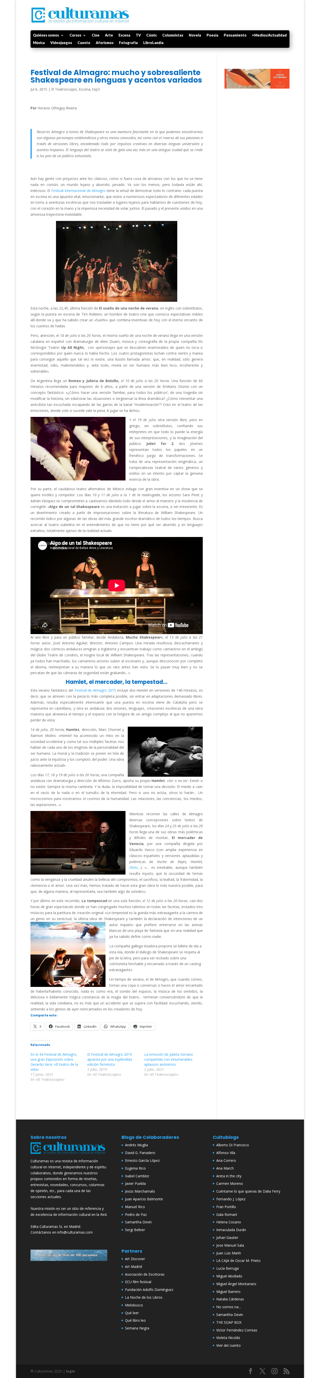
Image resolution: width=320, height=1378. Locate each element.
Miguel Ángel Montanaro (236, 1283)
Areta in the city (229, 1176)
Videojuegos (61, 43)
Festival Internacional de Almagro (79, 190)
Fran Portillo (226, 1206)
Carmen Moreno (229, 1183)
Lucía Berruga (227, 1268)
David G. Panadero (140, 1152)
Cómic (151, 35)
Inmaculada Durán (231, 1229)
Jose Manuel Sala (230, 1245)
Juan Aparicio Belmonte (144, 1199)
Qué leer (132, 1312)
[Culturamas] (69, 1155)
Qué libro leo (135, 1320)
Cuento (84, 43)
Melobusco (134, 1305)
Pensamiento (235, 35)
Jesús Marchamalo (140, 1191)
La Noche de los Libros (143, 1297)
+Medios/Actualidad (269, 35)
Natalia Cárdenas (230, 1299)
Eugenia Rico (135, 1168)
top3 (96, 89)
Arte (109, 35)
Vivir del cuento (228, 1345)
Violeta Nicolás (228, 1337)
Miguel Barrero (228, 1291)
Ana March (225, 1168)
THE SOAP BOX (229, 1322)
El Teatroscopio (64, 89)
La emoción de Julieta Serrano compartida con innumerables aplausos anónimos (168, 1059)
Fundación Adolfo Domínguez (149, 1289)
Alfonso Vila (225, 1152)
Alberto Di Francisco (232, 1145)
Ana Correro (226, 1160)
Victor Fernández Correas (236, 1330)
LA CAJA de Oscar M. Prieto (238, 1260)
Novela (195, 35)
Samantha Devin (138, 1222)
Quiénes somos (46, 35)
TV (138, 35)
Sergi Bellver (135, 1229)
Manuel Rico (135, 1206)
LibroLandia (153, 43)
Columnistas (172, 35)
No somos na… (228, 1306)
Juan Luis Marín (228, 1253)
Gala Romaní (226, 1214)
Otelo (133, 867)
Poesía (212, 35)
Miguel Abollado (229, 1276)
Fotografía (128, 43)
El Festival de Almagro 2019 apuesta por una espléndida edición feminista (109, 1059)
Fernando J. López (231, 1199)
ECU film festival (138, 1281)
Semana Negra (137, 1328)
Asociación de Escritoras (144, 1274)
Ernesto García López (142, 1160)
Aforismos (105, 43)
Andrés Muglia (136, 1145)
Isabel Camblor (137, 1176)
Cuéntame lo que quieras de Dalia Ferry (248, 1191)
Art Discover (135, 1258)
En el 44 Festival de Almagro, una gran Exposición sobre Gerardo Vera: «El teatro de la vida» (54, 1062)
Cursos (75, 35)
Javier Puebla (135, 1183)
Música (39, 43)
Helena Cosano (228, 1222)
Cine (96, 35)
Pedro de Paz (136, 1214)
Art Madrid (133, 1266)
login (70, 1371)
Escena (124, 35)
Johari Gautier (227, 1237)
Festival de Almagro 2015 (95, 690)
